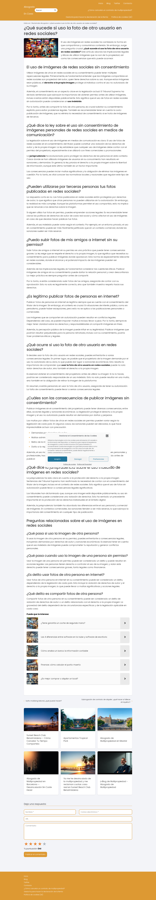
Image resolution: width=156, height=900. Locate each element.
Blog (108, 3)
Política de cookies (69, 464)
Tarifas (117, 3)
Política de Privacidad (84, 464)
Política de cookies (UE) (121, 17)
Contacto (127, 3)
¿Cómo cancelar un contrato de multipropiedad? (110, 10)
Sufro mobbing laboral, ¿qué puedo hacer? (44, 701)
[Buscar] (55, 10)
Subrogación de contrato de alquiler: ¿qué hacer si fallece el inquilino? (106, 700)
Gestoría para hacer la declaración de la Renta (87, 17)
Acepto (57, 459)
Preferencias (98, 459)
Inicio (101, 3)
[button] (107, 436)
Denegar (78, 459)
